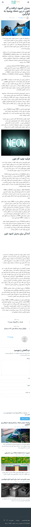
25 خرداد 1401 (20, 481)
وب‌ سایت (27, 392)
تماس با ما (11, 520)
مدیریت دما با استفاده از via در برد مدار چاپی (17, 453)
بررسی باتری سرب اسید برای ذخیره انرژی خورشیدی (16, 479)
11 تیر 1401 (20, 455)
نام (28, 378)
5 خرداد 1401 (12, 18)
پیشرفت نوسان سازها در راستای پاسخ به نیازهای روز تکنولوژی (15, 424)
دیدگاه (28, 358)
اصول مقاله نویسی (26, 520)
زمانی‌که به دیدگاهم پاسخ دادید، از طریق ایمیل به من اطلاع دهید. (16, 413)
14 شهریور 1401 (20, 426)
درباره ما (17, 520)
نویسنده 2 (20, 18)
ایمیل (28, 385)
